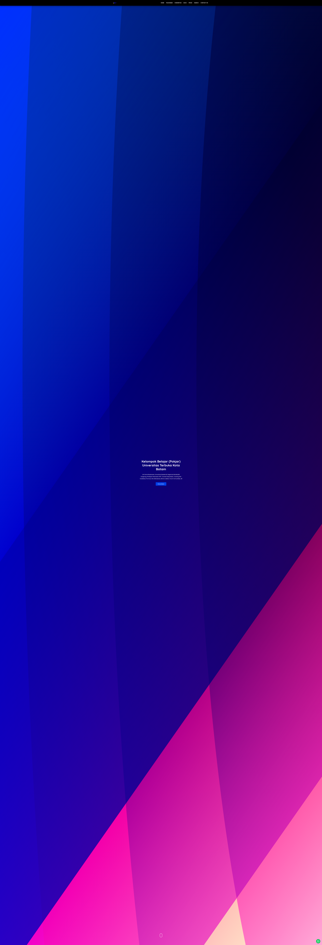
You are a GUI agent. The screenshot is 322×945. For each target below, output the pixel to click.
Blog (185, 3)
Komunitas (178, 3)
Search (196, 3)
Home (162, 3)
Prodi (190, 3)
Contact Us (204, 3)
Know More (161, 484)
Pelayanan (169, 3)
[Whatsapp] (318, 941)
